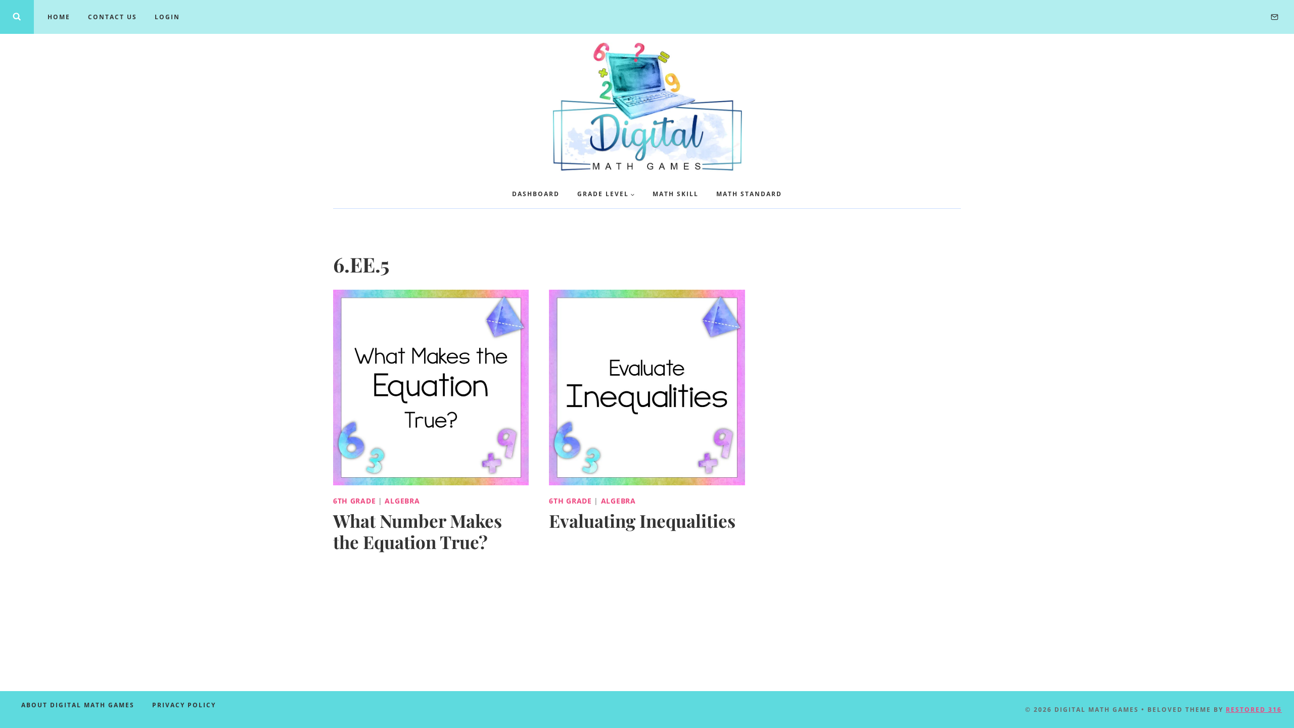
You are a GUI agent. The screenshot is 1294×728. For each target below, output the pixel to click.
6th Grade (354, 501)
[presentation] (431, 387)
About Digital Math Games (77, 705)
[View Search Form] (17, 17)
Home (59, 17)
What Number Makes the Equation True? (417, 531)
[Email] (1274, 16)
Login (167, 17)
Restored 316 (1254, 709)
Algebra (402, 501)
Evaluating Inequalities (642, 520)
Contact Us (112, 17)
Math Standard (749, 194)
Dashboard (536, 194)
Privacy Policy (184, 705)
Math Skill (676, 194)
